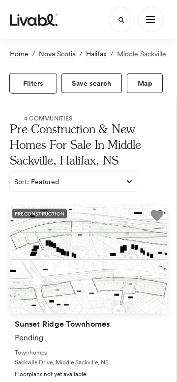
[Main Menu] (151, 19)
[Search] (121, 19)
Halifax (96, 54)
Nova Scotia (57, 54)
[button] (156, 217)
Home (19, 54)
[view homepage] (34, 19)
